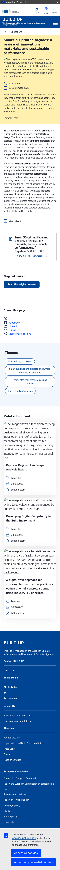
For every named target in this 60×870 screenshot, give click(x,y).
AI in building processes (20, 361)
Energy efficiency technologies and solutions (30, 381)
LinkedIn (12, 687)
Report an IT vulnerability (16, 799)
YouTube (12, 698)
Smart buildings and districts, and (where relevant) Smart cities (30, 370)
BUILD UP (12, 19)
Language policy (12, 805)
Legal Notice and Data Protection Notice (24, 743)
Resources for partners (15, 794)
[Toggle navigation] (55, 23)
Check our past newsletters (17, 721)
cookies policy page (24, 837)
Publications (16, 31)
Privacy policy (10, 816)
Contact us (9, 670)
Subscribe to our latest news (18, 715)
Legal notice (10, 822)
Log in (37, 13)
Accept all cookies (26, 853)
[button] (46, 8)
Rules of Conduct (12, 759)
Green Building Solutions (20, 391)
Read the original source (22, 284)
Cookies (8, 754)
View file (21, 255)
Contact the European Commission (21, 778)
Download (37, 255)
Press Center (10, 748)
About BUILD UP (12, 737)
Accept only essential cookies (33, 862)
